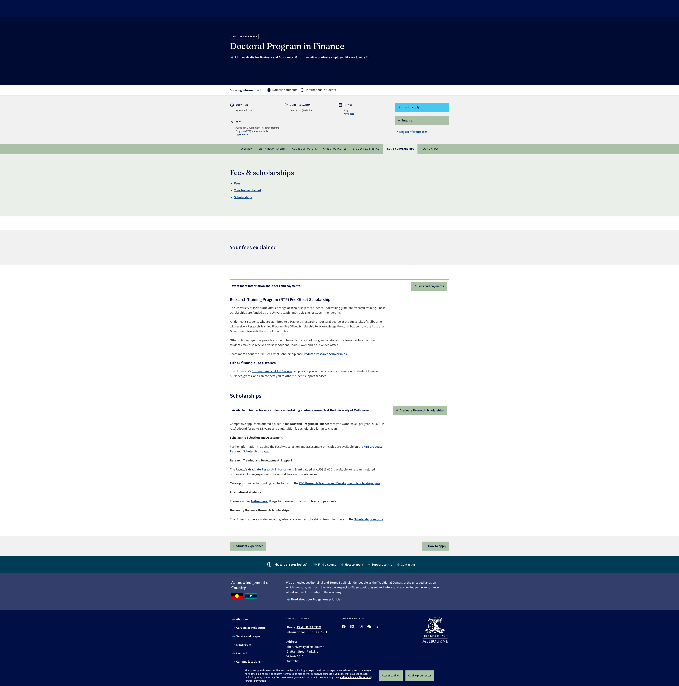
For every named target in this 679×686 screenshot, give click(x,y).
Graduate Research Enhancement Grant (275, 469)
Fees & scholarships (400, 149)
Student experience (366, 149)
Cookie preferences (419, 676)
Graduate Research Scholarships (324, 354)
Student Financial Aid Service (272, 371)
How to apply (430, 149)
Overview (246, 149)
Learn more (242, 134)
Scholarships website (368, 519)
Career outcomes (334, 149)
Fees (237, 183)
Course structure (304, 149)
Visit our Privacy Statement (355, 677)
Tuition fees (259, 501)
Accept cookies (391, 676)
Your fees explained (247, 190)
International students (321, 90)
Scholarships (243, 197)
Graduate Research (244, 36)
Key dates (349, 114)
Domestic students (284, 90)
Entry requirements (272, 149)
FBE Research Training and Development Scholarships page (339, 483)
